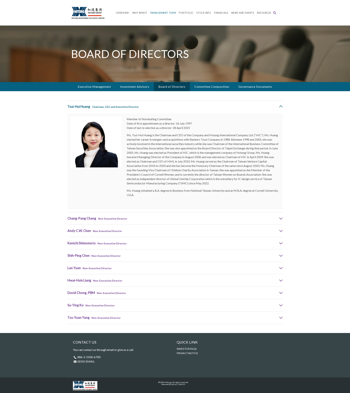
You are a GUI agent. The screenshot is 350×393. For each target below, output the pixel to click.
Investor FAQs (187, 348)
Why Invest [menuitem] (139, 12)
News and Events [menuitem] (242, 12)
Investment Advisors (134, 86)
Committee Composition (212, 86)
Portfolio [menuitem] (186, 12)
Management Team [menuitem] (163, 12)
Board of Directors (171, 86)
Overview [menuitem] (122, 12)
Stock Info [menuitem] (203, 12)
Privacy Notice (187, 353)
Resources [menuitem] (264, 12)
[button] (274, 12)
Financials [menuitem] (221, 12)
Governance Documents (255, 86)
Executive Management (94, 86)
